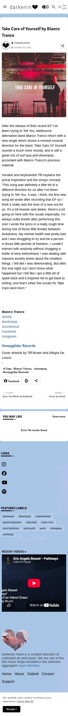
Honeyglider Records (18, 345)
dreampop (40, 368)
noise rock (47, 522)
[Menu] (5, 7)
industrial (31, 522)
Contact (48, 674)
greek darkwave (12, 522)
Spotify (7, 317)
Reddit (26, 381)
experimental (43, 516)
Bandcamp (9, 322)
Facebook (9, 331)
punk (43, 528)
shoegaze (56, 528)
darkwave (8, 516)
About (19, 674)
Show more (58, 416)
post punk (29, 528)
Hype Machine (28, 665)
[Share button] (36, 381)
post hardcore (11, 528)
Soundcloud (10, 326)
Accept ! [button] (11, 709)
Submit (33, 674)
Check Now (23, 701)
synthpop (8, 534)
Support (8, 681)
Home (6, 674)
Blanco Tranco (23, 368)
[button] (45, 7)
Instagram (9, 336)
